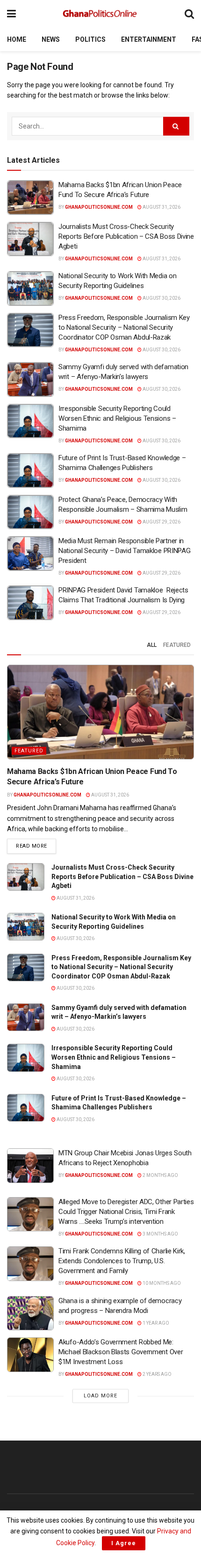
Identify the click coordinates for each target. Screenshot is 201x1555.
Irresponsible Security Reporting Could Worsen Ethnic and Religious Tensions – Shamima (117, 418)
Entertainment (148, 39)
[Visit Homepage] (100, 14)
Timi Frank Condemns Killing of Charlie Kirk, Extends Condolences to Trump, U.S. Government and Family (121, 1261)
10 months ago (161, 1283)
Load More (100, 1396)
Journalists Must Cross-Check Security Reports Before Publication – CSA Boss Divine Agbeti (126, 236)
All (152, 645)
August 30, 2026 (161, 298)
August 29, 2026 (161, 521)
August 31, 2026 (161, 207)
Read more (36, 845)
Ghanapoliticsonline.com (99, 207)
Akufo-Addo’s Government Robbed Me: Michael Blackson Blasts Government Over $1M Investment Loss (120, 1352)
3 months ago (160, 1233)
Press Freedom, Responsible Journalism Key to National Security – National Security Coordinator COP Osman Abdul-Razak (124, 327)
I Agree (123, 1543)
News (51, 39)
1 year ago (155, 1323)
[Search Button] (189, 14)
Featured (177, 645)
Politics (90, 39)
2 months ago (160, 1175)
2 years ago (157, 1374)
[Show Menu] (11, 14)
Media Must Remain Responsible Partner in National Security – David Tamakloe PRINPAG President (124, 551)
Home (16, 39)
